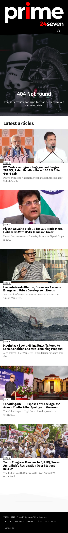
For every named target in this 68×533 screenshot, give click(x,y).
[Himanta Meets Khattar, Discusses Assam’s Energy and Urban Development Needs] (34, 266)
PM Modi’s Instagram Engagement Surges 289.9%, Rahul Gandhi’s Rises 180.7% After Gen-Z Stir (32, 170)
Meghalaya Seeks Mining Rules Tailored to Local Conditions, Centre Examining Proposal (33, 347)
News (7, 163)
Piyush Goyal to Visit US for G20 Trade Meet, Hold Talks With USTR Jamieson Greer (33, 230)
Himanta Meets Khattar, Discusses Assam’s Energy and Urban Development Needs (32, 288)
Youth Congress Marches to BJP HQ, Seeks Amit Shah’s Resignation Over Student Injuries (31, 466)
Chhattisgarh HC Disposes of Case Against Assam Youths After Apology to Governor (31, 405)
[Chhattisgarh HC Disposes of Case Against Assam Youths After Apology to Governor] (34, 383)
